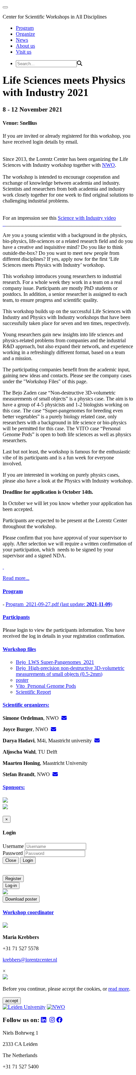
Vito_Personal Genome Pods (46, 686)
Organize (25, 34)
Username (13, 846)
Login (28, 860)
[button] (68, 591)
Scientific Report (33, 692)
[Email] (64, 718)
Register (13, 878)
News (22, 40)
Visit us (23, 52)
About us (25, 46)
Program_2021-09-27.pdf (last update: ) (59, 604)
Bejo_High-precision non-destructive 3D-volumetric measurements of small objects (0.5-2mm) (70, 671)
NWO (108, 165)
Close (10, 860)
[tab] (68, 591)
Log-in (11, 885)
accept (11, 1000)
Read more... (16, 578)
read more (118, 989)
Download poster (21, 899)
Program (25, 28)
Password (13, 853)
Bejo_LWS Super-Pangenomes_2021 (55, 662)
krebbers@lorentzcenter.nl (30, 959)
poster (22, 680)
